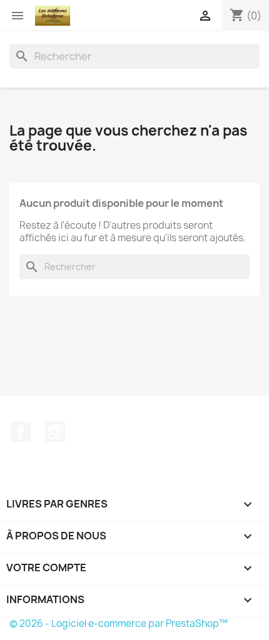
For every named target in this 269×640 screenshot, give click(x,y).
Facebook (21, 432)
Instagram (55, 432)
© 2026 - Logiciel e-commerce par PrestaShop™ (118, 623)
